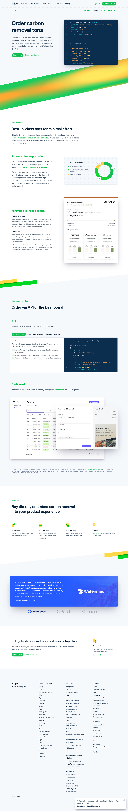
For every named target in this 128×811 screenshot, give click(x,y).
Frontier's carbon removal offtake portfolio (30, 138)
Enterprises (70, 687)
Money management (73, 714)
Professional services (73, 745)
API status (69, 780)
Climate (14, 10)
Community (97, 695)
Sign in (96, 4)
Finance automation (72, 703)
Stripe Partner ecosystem (75, 764)
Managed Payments (45, 731)
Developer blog (71, 791)
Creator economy (72, 726)
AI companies (70, 723)
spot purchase (21, 245)
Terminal (42, 754)
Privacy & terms (98, 701)
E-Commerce (70, 698)
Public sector (70, 748)
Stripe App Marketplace (74, 761)
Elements (42, 714)
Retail (68, 751)
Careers (95, 728)
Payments (42, 737)
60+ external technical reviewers (33, 167)
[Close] (124, 800)
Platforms (69, 717)
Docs (103, 10)
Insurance (69, 737)
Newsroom (96, 730)
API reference (70, 778)
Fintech (68, 728)
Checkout (42, 701)
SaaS (67, 720)
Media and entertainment (74, 740)
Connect (41, 706)
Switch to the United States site (88, 806)
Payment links (43, 734)
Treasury (42, 756)
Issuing (41, 726)
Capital (41, 698)
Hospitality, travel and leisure (76, 734)
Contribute (112, 10)
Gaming (68, 731)
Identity (41, 720)
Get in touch (97, 533)
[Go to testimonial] (61, 605)
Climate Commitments (94, 469)
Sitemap (95, 711)
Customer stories (99, 689)
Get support (97, 744)
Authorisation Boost (45, 692)
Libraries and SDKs (72, 786)
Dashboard (59, 390)
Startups (69, 689)
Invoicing (42, 723)
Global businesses (72, 706)
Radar (41, 742)
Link (40, 728)
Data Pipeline (43, 712)
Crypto (41, 709)
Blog (94, 692)
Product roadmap (99, 725)
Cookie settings (98, 714)
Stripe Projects (71, 789)
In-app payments (71, 709)
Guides (95, 687)
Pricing (67, 3)
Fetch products (18, 334)
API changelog (71, 783)
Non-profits (70, 742)
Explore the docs (31, 55)
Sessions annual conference (102, 698)
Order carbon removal (35, 334)
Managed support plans (101, 747)
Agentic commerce (72, 692)
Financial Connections (46, 717)
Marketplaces (70, 712)
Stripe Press (97, 733)
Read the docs (98, 655)
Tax (40, 751)
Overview (86, 10)
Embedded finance (72, 701)
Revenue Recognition (46, 745)
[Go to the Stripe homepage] (14, 683)
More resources (98, 717)
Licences (96, 709)
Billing (40, 695)
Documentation (71, 775)
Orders (95, 10)
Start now (16, 55)
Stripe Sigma (43, 748)
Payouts (41, 740)
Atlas (40, 689)
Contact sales (108, 4)
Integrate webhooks (53, 334)
